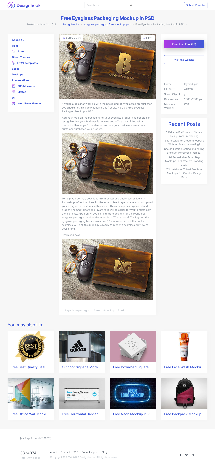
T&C (76, 452)
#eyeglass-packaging (78, 310)
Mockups (17, 74)
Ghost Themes (21, 57)
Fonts (20, 51)
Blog (104, 452)
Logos (16, 68)
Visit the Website (184, 59)
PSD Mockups (26, 86)
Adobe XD (18, 39)
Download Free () (184, 44)
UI (13, 97)
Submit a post (90, 452)
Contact (65, 452)
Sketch (21, 91)
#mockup (109, 310)
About (53, 452)
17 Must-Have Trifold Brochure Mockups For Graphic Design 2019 (184, 173)
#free (97, 310)
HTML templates (27, 63)
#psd (121, 310)
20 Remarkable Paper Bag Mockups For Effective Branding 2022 (184, 161)
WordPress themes (29, 103)
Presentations (20, 80)
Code (15, 45)
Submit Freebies (195, 5)
